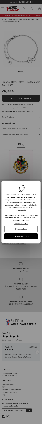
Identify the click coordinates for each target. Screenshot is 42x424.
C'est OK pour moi (21, 236)
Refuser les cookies (21, 224)
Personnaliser (21, 229)
